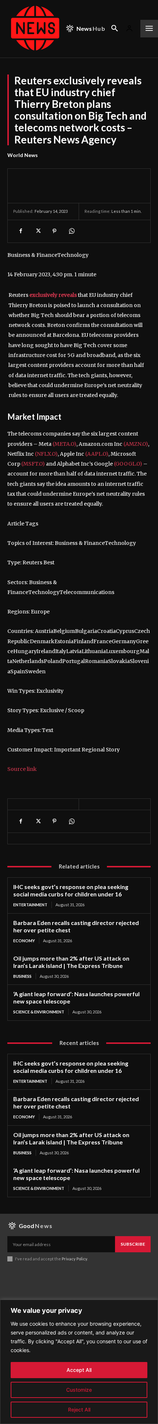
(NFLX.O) (46, 454)
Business (22, 976)
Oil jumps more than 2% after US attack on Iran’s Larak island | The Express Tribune (71, 962)
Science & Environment (38, 1011)
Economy (24, 940)
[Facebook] (20, 231)
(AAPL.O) (96, 454)
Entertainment (30, 904)
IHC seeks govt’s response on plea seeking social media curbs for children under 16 (70, 890)
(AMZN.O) (135, 444)
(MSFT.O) (33, 463)
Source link (22, 769)
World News (22, 155)
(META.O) (64, 444)
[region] (79, 1362)
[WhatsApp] (71, 231)
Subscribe (133, 1244)
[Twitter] (37, 231)
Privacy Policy (74, 1258)
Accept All (79, 1370)
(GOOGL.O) (128, 463)
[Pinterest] (54, 231)
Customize (79, 1390)
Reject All (79, 1409)
